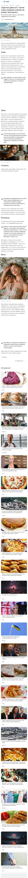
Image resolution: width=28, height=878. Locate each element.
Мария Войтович (9, 19)
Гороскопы (17, 5)
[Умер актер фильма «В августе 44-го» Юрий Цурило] (14, 653)
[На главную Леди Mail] (7, 1)
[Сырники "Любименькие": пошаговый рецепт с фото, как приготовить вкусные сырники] (14, 695)
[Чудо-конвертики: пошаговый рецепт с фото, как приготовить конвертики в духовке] (14, 569)
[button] (14, 31)
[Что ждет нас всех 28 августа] (14, 590)
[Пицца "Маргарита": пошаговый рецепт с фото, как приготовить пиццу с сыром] (14, 548)
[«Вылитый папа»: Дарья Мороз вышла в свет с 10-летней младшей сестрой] (14, 465)
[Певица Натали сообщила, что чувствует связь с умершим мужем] (14, 611)
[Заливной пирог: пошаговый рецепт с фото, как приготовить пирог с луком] (14, 528)
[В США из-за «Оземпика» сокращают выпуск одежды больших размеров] (14, 799)
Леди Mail (12, 5)
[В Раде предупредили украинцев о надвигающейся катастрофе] (14, 632)
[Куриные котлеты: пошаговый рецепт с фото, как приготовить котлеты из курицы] (14, 820)
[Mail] (4, 1)
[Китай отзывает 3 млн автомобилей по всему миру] (14, 737)
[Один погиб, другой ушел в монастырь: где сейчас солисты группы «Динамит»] (14, 716)
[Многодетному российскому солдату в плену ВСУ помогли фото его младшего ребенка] (14, 423)
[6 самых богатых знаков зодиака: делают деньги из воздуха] (14, 444)
